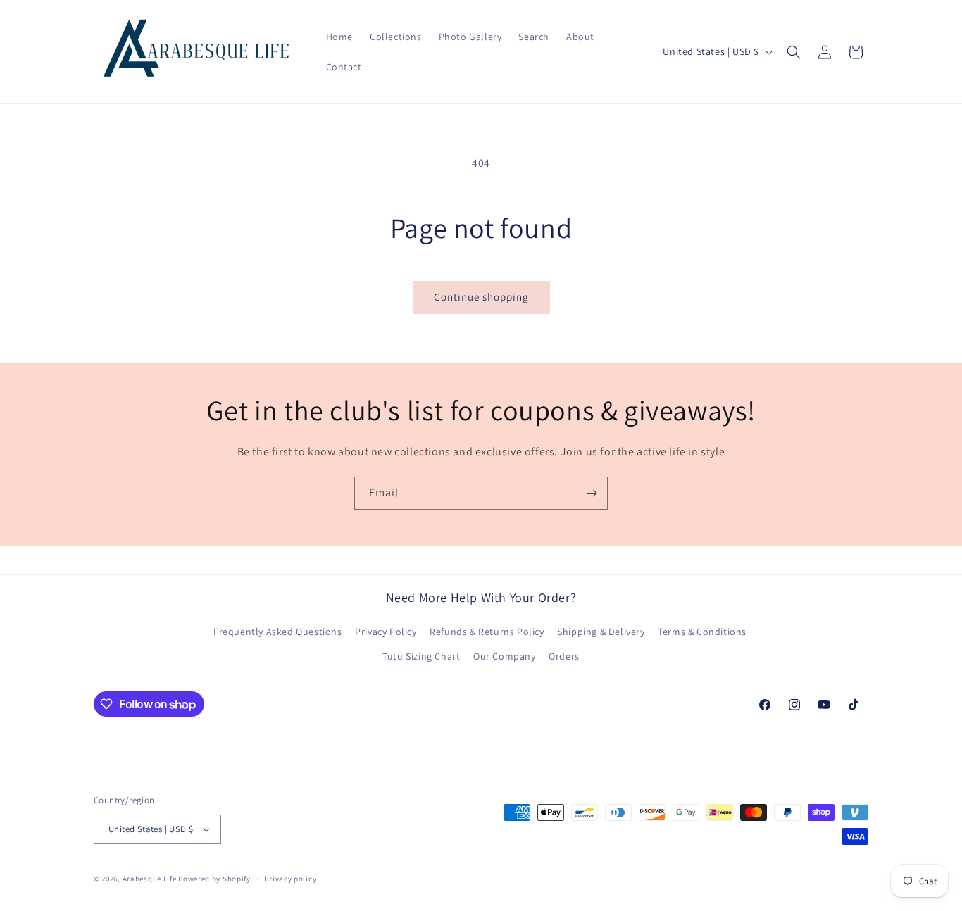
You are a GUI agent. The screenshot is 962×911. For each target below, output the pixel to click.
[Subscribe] (591, 493)
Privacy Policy (385, 631)
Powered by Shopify (214, 879)
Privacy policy (290, 879)
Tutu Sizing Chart (421, 656)
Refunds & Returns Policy (487, 631)
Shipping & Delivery (600, 631)
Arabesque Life (150, 879)
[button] (793, 52)
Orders (564, 656)
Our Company (504, 656)
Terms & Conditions (702, 631)
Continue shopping (481, 296)
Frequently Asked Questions (277, 631)
